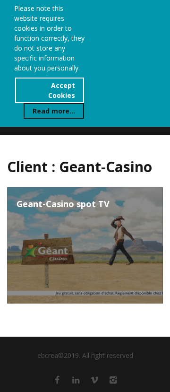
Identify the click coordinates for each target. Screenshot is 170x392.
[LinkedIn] (76, 379)
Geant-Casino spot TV (63, 204)
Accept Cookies (61, 90)
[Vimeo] (94, 379)
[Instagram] (113, 379)
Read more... (54, 110)
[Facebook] (57, 379)
